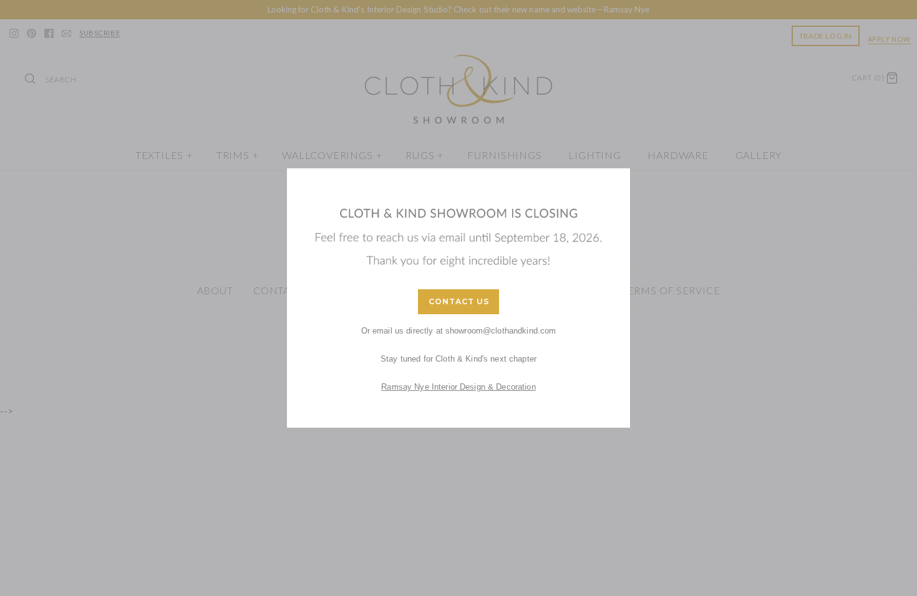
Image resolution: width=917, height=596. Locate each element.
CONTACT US (459, 301)
